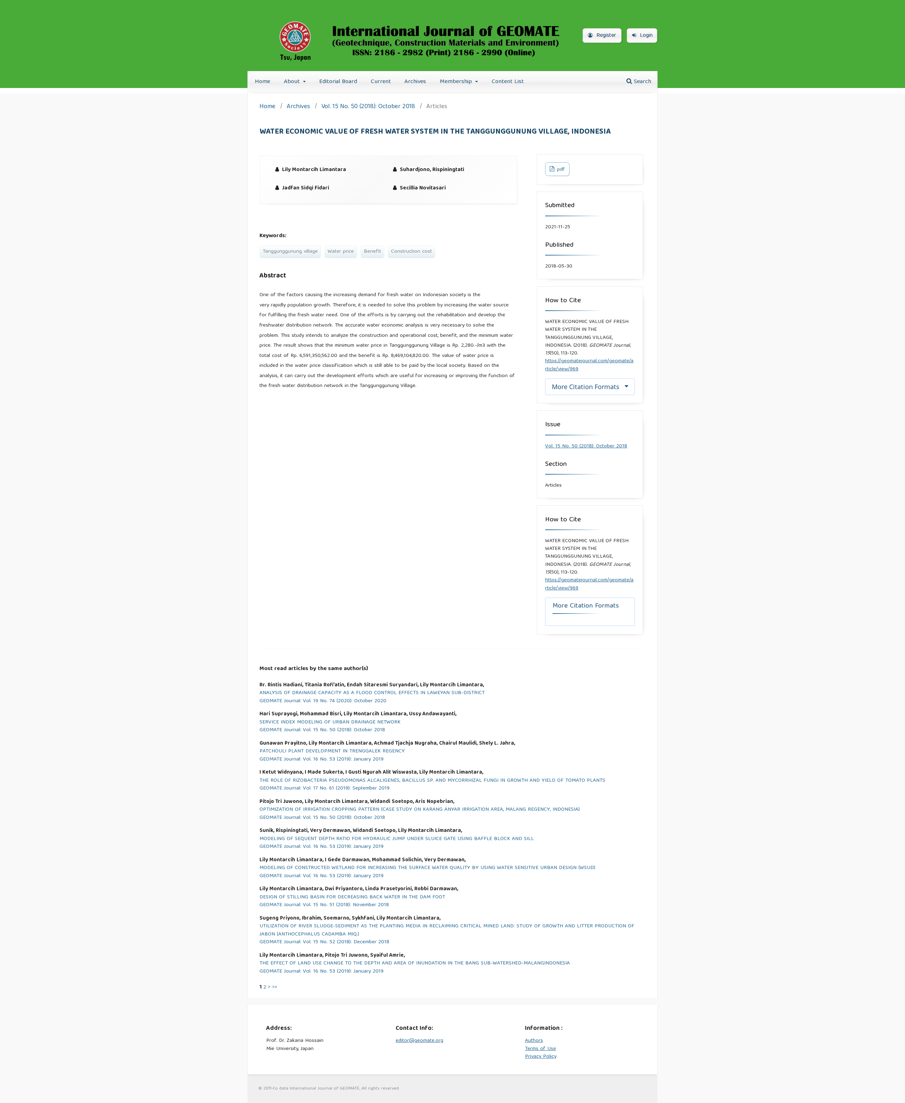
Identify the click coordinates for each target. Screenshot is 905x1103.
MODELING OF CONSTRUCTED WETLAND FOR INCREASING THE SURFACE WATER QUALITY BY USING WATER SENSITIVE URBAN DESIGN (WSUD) (427, 868)
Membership (457, 82)
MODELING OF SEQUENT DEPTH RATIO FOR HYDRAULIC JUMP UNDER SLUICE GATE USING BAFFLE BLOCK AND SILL (396, 839)
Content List (508, 82)
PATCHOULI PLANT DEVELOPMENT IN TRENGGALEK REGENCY (332, 751)
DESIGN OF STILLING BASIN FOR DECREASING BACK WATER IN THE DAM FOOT (352, 897)
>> (274, 987)
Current (381, 82)
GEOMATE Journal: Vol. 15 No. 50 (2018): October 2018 (322, 730)
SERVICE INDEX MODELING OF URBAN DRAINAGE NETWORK (330, 722)
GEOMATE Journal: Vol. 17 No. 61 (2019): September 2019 (324, 789)
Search (641, 82)
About (293, 82)
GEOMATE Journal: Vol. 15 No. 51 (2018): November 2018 (324, 905)
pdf (560, 169)
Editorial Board (338, 82)
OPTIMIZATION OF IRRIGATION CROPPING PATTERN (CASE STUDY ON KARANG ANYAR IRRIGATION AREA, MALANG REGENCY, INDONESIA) (419, 810)
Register (605, 36)
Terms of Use (540, 1049)
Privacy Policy (540, 1056)
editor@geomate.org (419, 1040)
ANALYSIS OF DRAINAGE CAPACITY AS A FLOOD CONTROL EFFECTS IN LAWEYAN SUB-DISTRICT (372, 693)
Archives (415, 82)
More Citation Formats (585, 386)
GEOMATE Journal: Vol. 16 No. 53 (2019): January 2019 (321, 760)
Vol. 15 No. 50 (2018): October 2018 (368, 107)
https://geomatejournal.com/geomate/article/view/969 (589, 365)
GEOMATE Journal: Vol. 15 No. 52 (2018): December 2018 (324, 942)
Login (645, 36)
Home (262, 82)
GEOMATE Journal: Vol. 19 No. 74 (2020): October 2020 (322, 701)
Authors (534, 1040)
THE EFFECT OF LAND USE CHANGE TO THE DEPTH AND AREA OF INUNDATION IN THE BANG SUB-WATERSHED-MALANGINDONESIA (414, 964)
